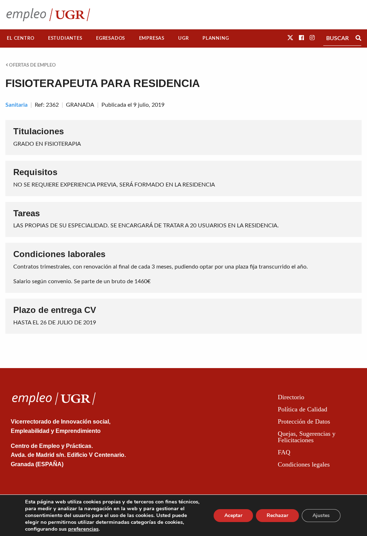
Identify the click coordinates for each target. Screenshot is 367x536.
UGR (183, 38)
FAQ (284, 452)
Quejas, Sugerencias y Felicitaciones (306, 437)
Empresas (152, 38)
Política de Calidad (302, 409)
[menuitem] (20, 38)
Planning (215, 38)
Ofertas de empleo (32, 65)
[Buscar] (358, 38)
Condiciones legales (304, 464)
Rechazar (277, 515)
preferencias (83, 529)
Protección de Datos (304, 421)
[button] (290, 38)
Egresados (110, 38)
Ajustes (321, 515)
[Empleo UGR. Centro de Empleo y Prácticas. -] (48, 14)
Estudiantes (65, 38)
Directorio (291, 397)
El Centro (20, 38)
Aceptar (233, 515)
